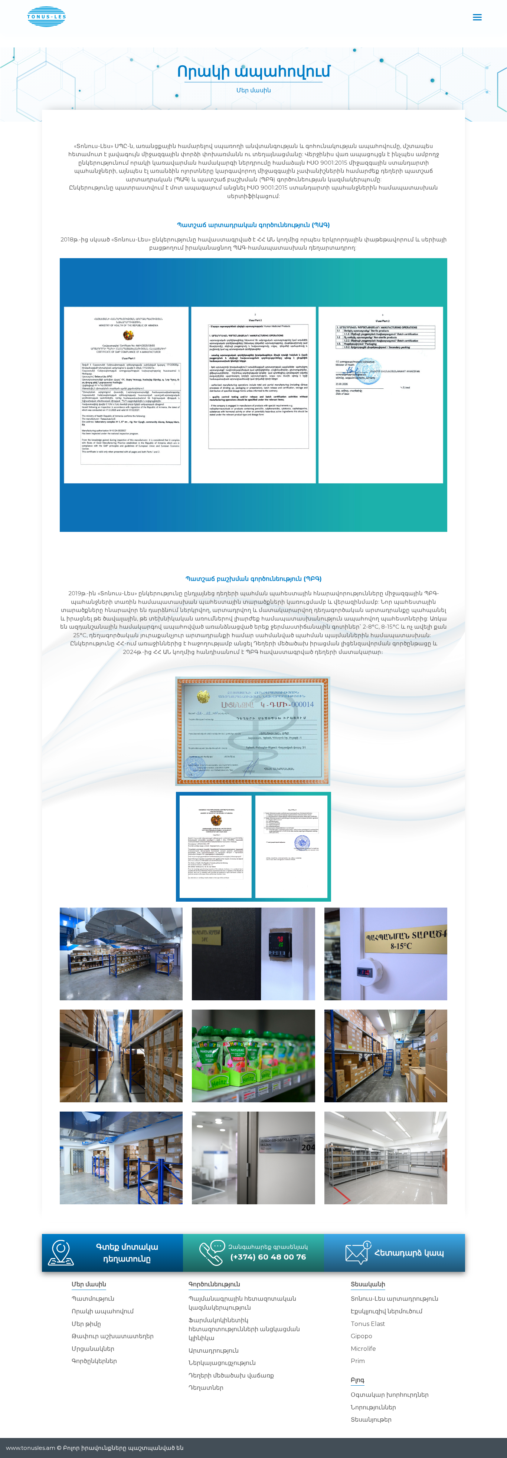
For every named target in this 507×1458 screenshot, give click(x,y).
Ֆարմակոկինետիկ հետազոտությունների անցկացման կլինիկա (244, 1329)
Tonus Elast (368, 1323)
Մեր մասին (253, 90)
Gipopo (361, 1336)
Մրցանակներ (93, 1348)
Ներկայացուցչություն (222, 1362)
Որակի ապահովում (253, 71)
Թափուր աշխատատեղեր (113, 1336)
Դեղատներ (206, 1387)
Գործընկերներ (94, 1361)
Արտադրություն (214, 1350)
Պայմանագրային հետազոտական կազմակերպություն (242, 1303)
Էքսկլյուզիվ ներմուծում (386, 1311)
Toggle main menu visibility (477, 16)
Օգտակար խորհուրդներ (390, 1394)
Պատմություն (93, 1298)
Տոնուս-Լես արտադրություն (394, 1298)
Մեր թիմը (86, 1323)
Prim (358, 1361)
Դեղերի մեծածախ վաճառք (231, 1375)
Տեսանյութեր (371, 1419)
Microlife (363, 1348)
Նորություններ (373, 1407)
